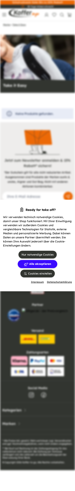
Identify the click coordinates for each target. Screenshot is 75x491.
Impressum (37, 281)
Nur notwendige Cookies (38, 254)
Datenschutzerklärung (59, 281)
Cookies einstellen (39, 273)
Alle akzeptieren (39, 264)
